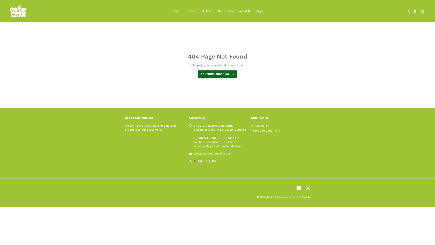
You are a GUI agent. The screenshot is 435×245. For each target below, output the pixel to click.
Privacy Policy (260, 125)
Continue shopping (215, 74)
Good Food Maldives (277, 197)
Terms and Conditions (265, 130)
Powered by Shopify (299, 197)
